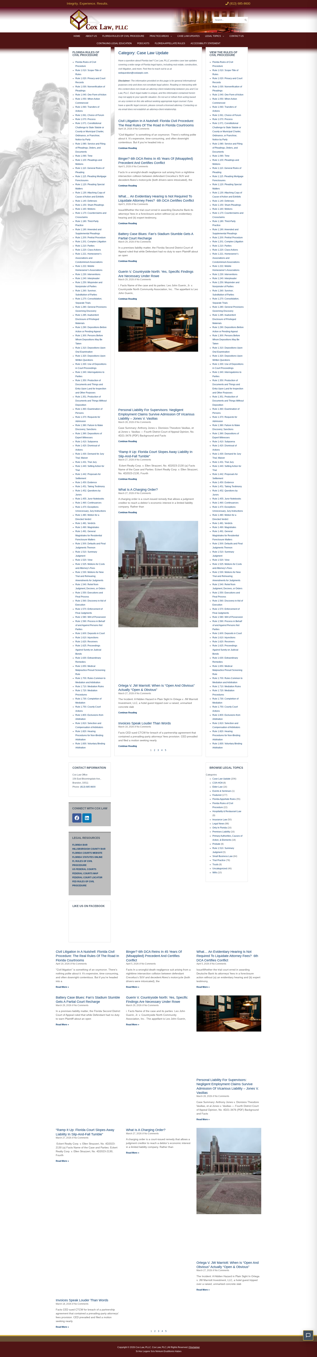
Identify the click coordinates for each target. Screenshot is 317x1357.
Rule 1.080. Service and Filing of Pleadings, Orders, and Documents (90, 147)
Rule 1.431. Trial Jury (86, 462)
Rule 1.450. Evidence (86, 482)
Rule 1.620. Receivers (86, 641)
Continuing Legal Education (114, 43)
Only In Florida (219, 827)
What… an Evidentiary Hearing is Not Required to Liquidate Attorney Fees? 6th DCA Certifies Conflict (227, 956)
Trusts (215, 864)
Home (77, 36)
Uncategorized (219, 868)
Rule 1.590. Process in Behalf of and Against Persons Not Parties (90, 625)
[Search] (246, 20)
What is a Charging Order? (138, 489)
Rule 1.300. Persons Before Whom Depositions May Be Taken (89, 339)
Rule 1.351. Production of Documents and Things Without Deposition (91, 400)
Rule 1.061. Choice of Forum (89, 115)
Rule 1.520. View (83, 560)
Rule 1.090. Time (83, 156)
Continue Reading (127, 148)
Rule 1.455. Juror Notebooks (89, 498)
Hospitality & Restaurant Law (226, 811)
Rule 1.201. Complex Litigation (90, 241)
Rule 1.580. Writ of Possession (90, 617)
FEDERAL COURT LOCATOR (87, 877)
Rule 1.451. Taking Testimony (90, 486)
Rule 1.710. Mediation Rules (89, 686)
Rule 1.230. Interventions (87, 274)
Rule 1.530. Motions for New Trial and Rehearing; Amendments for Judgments (89, 576)
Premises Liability (221, 831)
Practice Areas (159, 36)
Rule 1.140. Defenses (86, 201)
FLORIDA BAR (80, 845)
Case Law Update (221, 778)
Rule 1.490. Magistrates (87, 527)
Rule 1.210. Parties (84, 246)
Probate (216, 844)
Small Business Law (222, 856)
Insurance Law (219, 819)
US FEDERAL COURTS (84, 869)
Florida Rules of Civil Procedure (123, 36)
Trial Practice (218, 860)
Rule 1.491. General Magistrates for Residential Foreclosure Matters (88, 535)
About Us (91, 36)
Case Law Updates (188, 36)
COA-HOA (217, 783)
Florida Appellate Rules (170, 43)
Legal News (218, 823)
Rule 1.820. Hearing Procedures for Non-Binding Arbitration (89, 735)
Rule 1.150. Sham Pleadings (89, 205)
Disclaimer (194, 1347)
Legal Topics (213, 36)
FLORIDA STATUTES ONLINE (87, 857)
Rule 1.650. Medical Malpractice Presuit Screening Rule (90, 670)
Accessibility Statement (205, 43)
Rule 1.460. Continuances (88, 502)
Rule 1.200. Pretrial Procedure (90, 237)
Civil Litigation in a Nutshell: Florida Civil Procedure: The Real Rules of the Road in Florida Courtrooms (87, 956)
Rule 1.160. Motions (85, 209)
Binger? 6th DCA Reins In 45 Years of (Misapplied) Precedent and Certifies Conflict (154, 956)
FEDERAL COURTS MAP (85, 873)
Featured (216, 795)
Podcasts (143, 43)
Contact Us (236, 36)
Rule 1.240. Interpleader (87, 278)
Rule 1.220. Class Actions (88, 250)
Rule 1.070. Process (85, 119)
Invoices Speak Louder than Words (144, 723)
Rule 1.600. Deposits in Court (90, 633)
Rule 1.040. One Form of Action (90, 94)
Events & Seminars (221, 791)
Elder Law (217, 787)
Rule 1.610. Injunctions (86, 637)
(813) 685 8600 (88, 787)
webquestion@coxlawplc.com (133, 73)
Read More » (62, 987)
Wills (214, 872)
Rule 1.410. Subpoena (86, 441)
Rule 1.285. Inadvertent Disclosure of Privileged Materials (87, 319)
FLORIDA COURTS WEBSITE (87, 853)
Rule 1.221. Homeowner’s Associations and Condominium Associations (89, 258)
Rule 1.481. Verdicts (85, 523)
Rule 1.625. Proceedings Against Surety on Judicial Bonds (88, 649)
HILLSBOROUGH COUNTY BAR (88, 849)
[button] (308, 1335)
